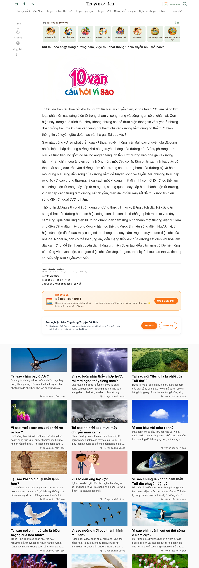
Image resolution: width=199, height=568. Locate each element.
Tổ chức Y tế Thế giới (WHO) (56, 279)
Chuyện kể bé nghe (125, 11)
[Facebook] (24, 4)
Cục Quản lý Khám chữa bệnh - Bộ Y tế (61, 283)
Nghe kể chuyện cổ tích (152, 11)
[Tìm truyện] (185, 4)
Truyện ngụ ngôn (85, 11)
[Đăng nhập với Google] (166, 4)
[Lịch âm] (16, 4)
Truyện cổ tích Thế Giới (59, 11)
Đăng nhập (175, 3)
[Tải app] (32, 4)
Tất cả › (176, 22)
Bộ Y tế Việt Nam (50, 275)
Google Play (168, 325)
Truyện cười (104, 11)
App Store (149, 325)
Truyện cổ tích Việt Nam (30, 11)
